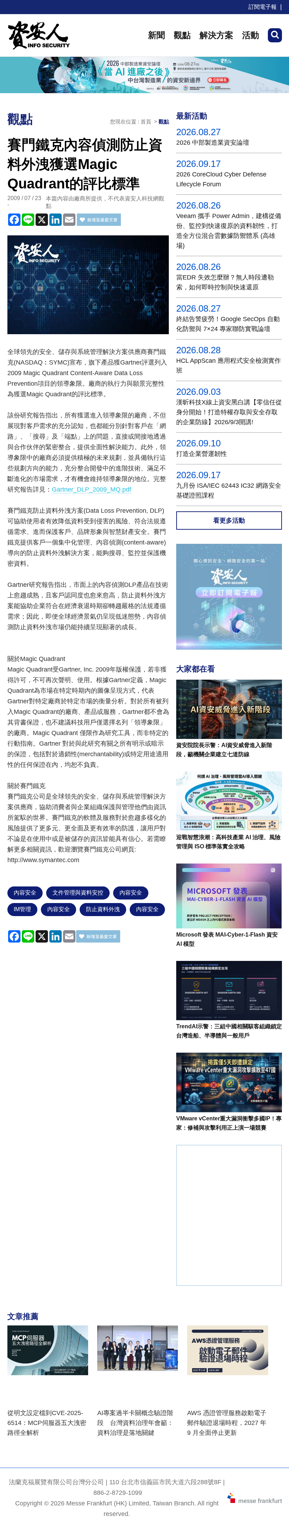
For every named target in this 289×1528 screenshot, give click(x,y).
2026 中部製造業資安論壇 (212, 142)
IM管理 (22, 909)
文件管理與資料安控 (78, 893)
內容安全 (25, 893)
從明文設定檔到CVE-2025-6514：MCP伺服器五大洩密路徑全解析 (46, 1422)
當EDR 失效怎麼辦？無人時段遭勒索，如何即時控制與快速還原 (225, 282)
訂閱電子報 (262, 7)
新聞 (156, 35)
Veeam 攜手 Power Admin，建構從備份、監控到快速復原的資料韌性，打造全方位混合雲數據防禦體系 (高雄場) (228, 230)
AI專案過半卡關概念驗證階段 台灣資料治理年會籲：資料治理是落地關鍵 (135, 1422)
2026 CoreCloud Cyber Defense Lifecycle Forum (221, 179)
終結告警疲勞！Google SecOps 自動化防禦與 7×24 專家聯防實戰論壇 (228, 323)
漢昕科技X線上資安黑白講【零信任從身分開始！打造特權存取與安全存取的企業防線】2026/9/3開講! (229, 412)
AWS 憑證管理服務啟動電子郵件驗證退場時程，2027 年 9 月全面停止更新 (226, 1422)
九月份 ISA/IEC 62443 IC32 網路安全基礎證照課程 (228, 490)
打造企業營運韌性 (201, 453)
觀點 (182, 35)
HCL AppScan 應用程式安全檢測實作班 (228, 365)
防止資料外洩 (103, 909)
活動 (250, 35)
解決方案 (216, 35)
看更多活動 (229, 520)
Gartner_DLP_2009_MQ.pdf (91, 489)
